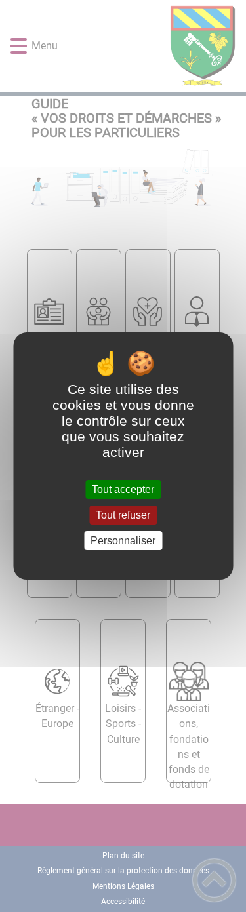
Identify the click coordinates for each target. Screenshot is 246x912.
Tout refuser (123, 515)
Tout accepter (123, 489)
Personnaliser (123, 540)
